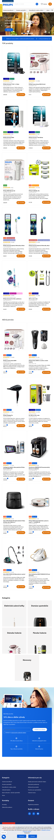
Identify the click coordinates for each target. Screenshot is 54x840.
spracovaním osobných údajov (18, 732)
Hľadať (37, 4)
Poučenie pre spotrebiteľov (34, 790)
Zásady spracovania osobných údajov (37, 781)
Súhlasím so (16, 732)
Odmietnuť (21, 836)
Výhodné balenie (6, 790)
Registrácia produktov (33, 804)
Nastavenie (27, 832)
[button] (1, 25)
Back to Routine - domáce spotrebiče (11, 792)
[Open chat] (4, 837)
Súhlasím (32, 836)
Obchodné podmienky (33, 784)
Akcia (3, 795)
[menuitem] (8, 10)
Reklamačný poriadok (33, 787)
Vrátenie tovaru (32, 792)
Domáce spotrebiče (6, 784)
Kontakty (4, 804)
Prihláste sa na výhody (39, 729)
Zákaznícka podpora (7, 807)
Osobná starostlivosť (7, 781)
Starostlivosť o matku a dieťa (9, 787)
